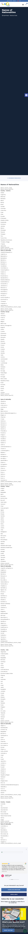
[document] (14, 467)
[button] (26, 908)
